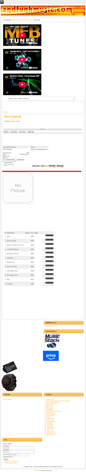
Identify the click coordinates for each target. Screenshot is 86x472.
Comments (14, 131)
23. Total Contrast (50, 432)
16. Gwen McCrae (50, 421)
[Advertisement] (41, 107)
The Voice (15, 121)
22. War (47, 430)
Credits (6, 131)
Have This (22, 131)
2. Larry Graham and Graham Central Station (57, 401)
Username (6, 446)
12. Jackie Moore (49, 415)
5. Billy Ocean (49, 405)
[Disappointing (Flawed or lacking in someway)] (47, 235)
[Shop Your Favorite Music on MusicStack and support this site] (52, 348)
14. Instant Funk (49, 418)
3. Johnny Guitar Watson (52, 402)
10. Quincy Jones (50, 412)
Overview (42, 129)
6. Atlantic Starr (49, 407)
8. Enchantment (49, 409)
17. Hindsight (48, 423)
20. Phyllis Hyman (50, 427)
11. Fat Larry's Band (50, 414)
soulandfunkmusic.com (46, 470)
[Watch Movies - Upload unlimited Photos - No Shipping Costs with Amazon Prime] (51, 360)
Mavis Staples (21, 20)
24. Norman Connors (51, 433)
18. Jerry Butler (49, 424)
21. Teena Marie (49, 429)
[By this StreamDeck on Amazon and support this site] (9, 373)
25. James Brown (50, 434)
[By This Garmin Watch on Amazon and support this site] (9, 391)
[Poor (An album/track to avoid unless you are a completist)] (46, 235)
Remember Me (7, 457)
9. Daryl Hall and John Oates (53, 411)
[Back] (5, 112)
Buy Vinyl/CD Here (51, 326)
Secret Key (6, 454)
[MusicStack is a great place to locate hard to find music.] (36, 166)
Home (13, 20)
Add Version (20, 159)
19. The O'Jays (49, 426)
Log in (5, 459)
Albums (30, 20)
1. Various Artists (49, 399)
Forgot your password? (11, 462)
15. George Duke (49, 420)
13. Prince (47, 417)
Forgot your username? (11, 461)
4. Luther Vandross (50, 404)
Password (6, 450)
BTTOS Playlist (7, 399)
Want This (30, 131)
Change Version (10, 159)
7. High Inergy (49, 408)
